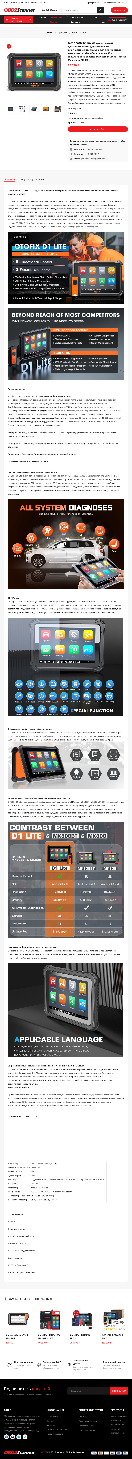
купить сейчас (98, 129)
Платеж (82, 1416)
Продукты (62, 32)
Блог (95, 17)
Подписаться (119, 1391)
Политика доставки (88, 1421)
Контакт (50, 1421)
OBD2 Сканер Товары (56, 19)
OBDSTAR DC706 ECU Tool (112, 1337)
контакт (43, 2)
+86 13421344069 (94, 149)
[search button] (100, 10)
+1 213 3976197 (92, 154)
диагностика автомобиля (91, 118)
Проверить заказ (94, 2)
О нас (103, 19)
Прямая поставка (86, 1425)
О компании (52, 1416)
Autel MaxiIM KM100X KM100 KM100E (49, 1337)
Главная (42, 17)
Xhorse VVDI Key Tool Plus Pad (17, 1337)
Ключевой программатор (117, 1431)
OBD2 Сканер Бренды (77, 19)
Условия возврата (55, 1434)
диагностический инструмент (119, 1418)
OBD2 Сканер (30, 2)
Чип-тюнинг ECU (118, 1424)
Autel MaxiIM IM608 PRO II (80, 1337)
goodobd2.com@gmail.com (117, 2)
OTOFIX (80, 122)
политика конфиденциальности (57, 1427)
